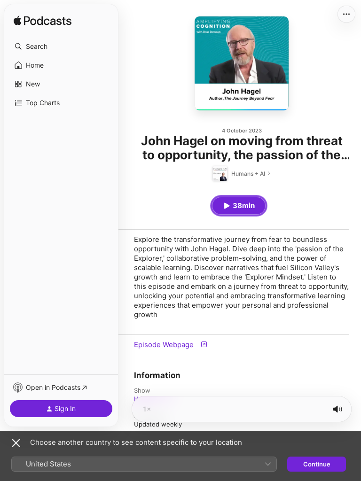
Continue (316, 464)
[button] (61, 46)
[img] (42, 21)
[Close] (16, 443)
